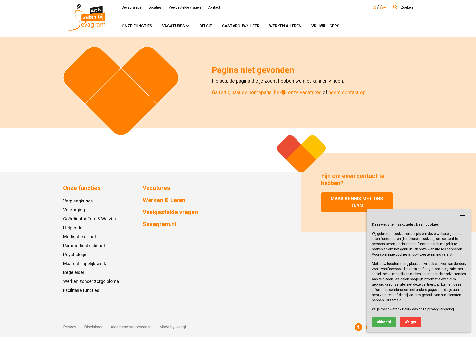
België (205, 26)
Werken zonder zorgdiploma (91, 281)
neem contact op (347, 92)
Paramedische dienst (84, 245)
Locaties (155, 7)
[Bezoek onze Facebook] (358, 327)
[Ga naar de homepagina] (86, 18)
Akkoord (384, 322)
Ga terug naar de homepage (242, 92)
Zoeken (406, 7)
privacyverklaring (440, 309)
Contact (214, 7)
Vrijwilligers (325, 26)
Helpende (72, 227)
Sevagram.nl (132, 7)
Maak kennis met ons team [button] (357, 202)
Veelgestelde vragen (185, 7)
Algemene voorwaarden (131, 327)
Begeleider (73, 272)
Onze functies (137, 26)
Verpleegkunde (78, 200)
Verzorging (74, 209)
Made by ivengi (172, 327)
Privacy (69, 327)
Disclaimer (93, 327)
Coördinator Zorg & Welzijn (89, 218)
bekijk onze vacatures (297, 92)
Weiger (410, 322)
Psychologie (75, 254)
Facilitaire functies (81, 290)
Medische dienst (79, 236)
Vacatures (173, 26)
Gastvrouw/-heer (240, 26)
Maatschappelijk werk (84, 263)
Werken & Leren (285, 26)
